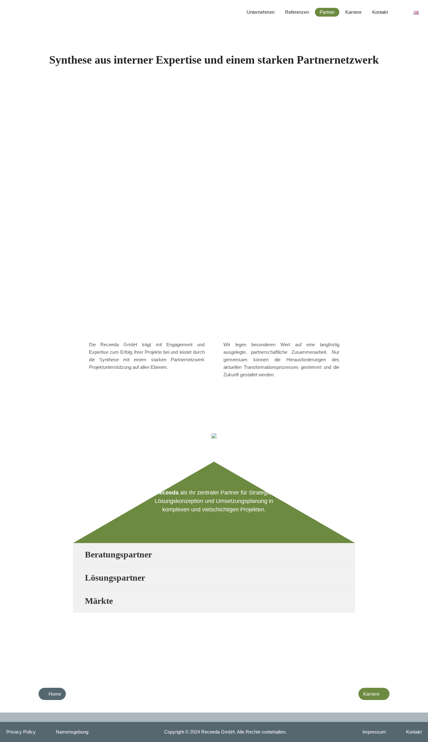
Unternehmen (260, 12)
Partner (327, 12)
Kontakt (380, 12)
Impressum (374, 731)
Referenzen (297, 12)
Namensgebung (72, 731)
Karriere (353, 12)
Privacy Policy (21, 731)
